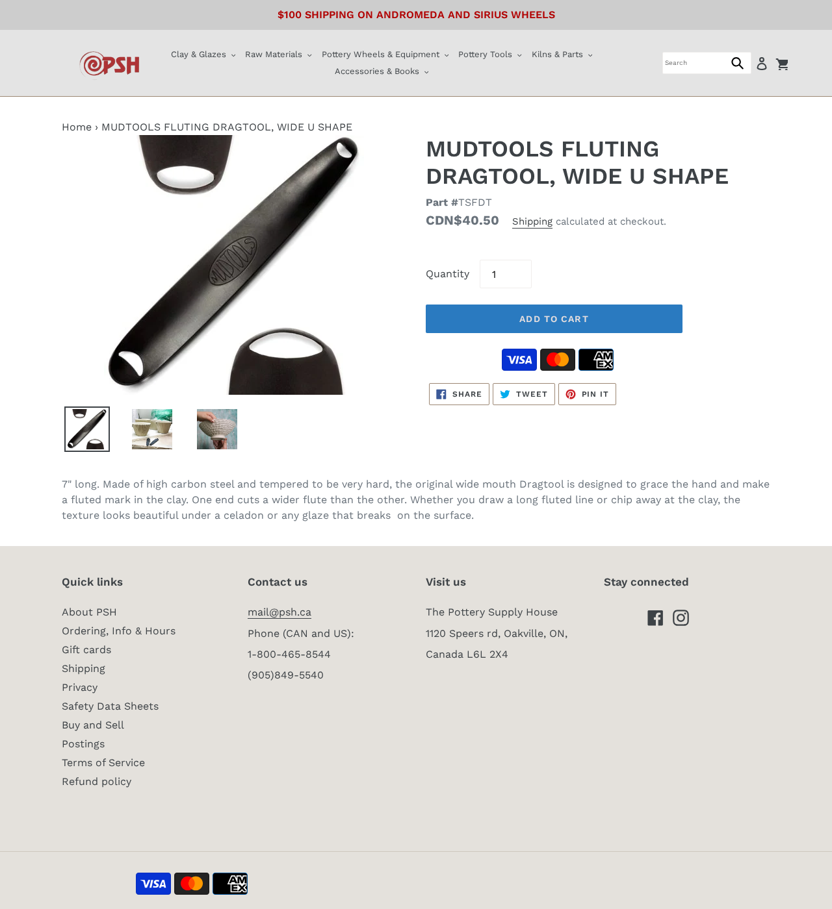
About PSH (89, 612)
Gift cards (86, 649)
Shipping (532, 221)
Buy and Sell (93, 725)
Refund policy (96, 781)
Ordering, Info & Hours (119, 631)
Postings (83, 744)
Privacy (80, 687)
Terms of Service (103, 762)
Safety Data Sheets (110, 706)
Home (77, 127)
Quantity (447, 274)
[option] (88, 429)
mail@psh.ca (279, 612)
